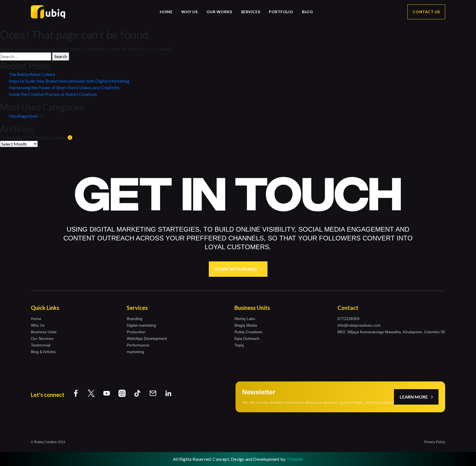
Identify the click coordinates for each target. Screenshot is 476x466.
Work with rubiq (236, 269)
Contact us (426, 11)
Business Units (43, 332)
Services (250, 12)
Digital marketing (141, 325)
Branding (134, 318)
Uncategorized (23, 115)
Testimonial (40, 345)
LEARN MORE (414, 396)
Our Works (219, 12)
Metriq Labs (244, 318)
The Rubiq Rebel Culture (32, 74)
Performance (138, 345)
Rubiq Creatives (248, 332)
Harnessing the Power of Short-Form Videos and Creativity (64, 87)
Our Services (42, 338)
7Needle (294, 459)
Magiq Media (245, 325)
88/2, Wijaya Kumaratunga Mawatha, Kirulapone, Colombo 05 (391, 332)
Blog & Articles (43, 352)
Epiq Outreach (246, 338)
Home (166, 12)
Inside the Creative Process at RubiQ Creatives (53, 94)
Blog (307, 12)
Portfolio (281, 12)
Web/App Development (147, 338)
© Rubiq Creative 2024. (48, 442)
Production (136, 332)
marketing (135, 352)
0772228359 (348, 318)
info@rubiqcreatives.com (359, 325)
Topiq (239, 345)
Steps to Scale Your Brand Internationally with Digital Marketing (69, 80)
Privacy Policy (434, 442)
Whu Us (38, 325)
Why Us (189, 12)
